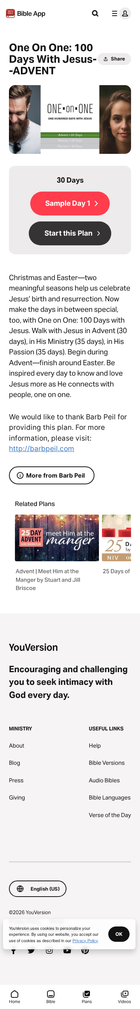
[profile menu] (120, 13)
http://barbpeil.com (41, 448)
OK (118, 934)
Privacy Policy (85, 940)
